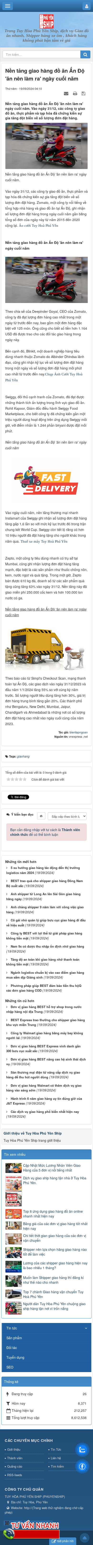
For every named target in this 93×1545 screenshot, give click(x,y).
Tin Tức (56, 1449)
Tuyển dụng (15, 1357)
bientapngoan (79, 732)
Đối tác (11, 1347)
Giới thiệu (13, 1449)
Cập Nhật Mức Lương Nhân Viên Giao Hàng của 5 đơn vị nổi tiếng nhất (52, 1167)
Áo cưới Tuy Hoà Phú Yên (38, 225)
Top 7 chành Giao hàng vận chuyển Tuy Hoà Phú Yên (53, 1294)
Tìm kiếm (57, 1466)
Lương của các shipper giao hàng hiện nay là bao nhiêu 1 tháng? (55, 1265)
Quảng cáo (14, 1466)
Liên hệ (56, 1458)
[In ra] (75, 93)
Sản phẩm (14, 1337)
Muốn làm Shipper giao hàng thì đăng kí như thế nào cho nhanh (53, 1280)
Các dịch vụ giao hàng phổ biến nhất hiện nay (45, 1111)
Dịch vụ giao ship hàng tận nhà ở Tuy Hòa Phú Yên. (54, 1180)
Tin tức (11, 1328)
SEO (9, 1367)
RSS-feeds (14, 1475)
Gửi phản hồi (65, 1541)
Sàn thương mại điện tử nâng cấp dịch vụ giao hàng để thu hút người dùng (43, 1075)
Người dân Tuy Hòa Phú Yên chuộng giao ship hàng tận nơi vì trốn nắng (54, 1306)
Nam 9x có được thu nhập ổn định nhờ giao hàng (47, 946)
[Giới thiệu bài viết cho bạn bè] (67, 93)
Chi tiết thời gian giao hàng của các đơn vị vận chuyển (54, 1238)
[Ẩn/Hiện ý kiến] (41, 815)
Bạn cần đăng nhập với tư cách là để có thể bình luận (45, 832)
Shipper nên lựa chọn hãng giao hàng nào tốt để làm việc (55, 1252)
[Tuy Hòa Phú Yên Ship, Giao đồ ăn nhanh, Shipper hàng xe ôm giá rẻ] (46, 21)
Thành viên (14, 1458)
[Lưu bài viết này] (84, 93)
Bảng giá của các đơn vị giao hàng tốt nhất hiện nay (55, 1226)
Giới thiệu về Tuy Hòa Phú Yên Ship (33, 1133)
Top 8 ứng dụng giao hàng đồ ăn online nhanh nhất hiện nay (53, 1213)
